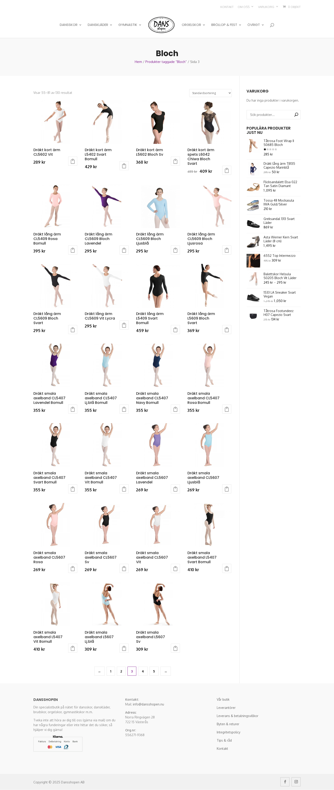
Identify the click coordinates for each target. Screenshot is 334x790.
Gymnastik (127, 25)
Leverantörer (226, 708)
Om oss (243, 7)
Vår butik (223, 699)
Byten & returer (228, 724)
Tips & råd (224, 740)
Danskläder (98, 25)
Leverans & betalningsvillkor (237, 716)
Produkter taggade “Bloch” (166, 62)
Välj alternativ (72, 161)
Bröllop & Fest (224, 25)
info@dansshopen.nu (148, 704)
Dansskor (68, 25)
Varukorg (266, 7)
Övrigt (253, 25)
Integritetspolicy (228, 732)
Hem (138, 62)
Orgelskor (191, 25)
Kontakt (227, 7)
